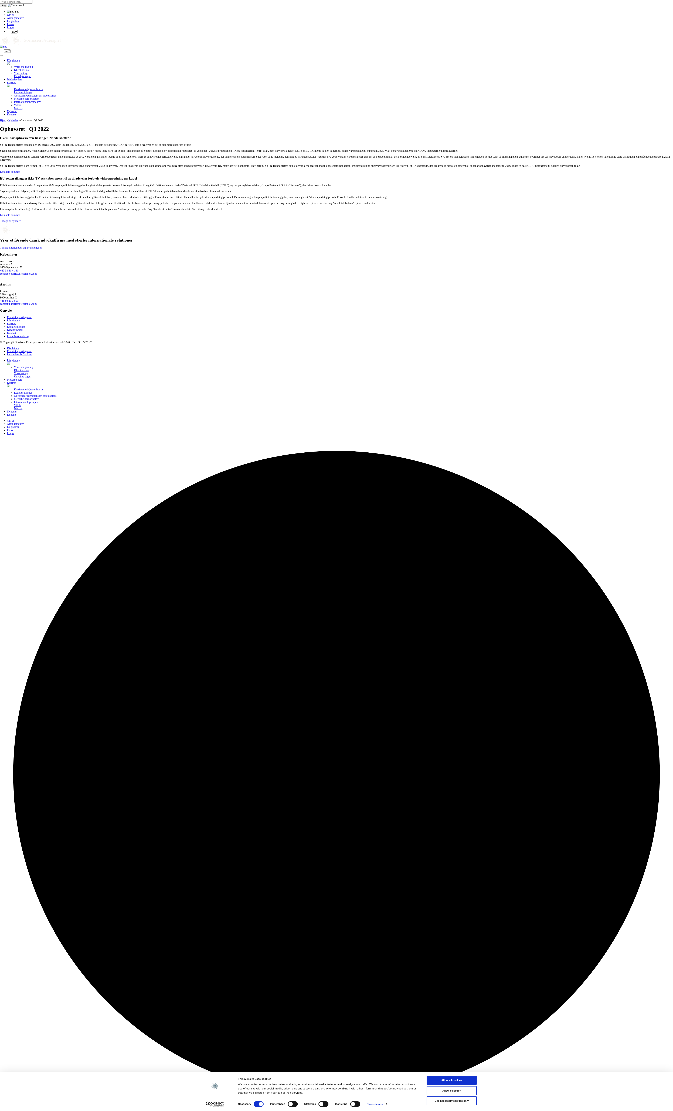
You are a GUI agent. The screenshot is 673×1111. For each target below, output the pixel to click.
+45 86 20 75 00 (9, 300)
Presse (10, 24)
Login (10, 27)
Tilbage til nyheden (10, 220)
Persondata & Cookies (19, 354)
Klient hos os (21, 69)
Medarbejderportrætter (26, 98)
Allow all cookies (451, 1080)
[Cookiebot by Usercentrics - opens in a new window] (214, 1104)
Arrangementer (15, 17)
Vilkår (17, 105)
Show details (375, 1104)
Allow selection (451, 1090)
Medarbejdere (14, 79)
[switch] (293, 1104)
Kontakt (11, 114)
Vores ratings (21, 73)
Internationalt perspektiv (27, 101)
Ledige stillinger (23, 92)
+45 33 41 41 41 (9, 270)
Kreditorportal (15, 329)
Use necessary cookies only (452, 1100)
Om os (10, 14)
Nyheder (12, 111)
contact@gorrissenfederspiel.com (18, 273)
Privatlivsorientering (18, 336)
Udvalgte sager (22, 76)
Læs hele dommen (10, 171)
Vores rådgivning (23, 66)
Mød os (18, 108)
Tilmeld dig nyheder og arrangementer (21, 247)
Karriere (11, 82)
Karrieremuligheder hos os (28, 89)
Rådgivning (13, 60)
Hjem (3, 120)
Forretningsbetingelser (19, 317)
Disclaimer (13, 348)
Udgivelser (13, 21)
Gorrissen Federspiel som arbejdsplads (35, 95)
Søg (3, 5)
